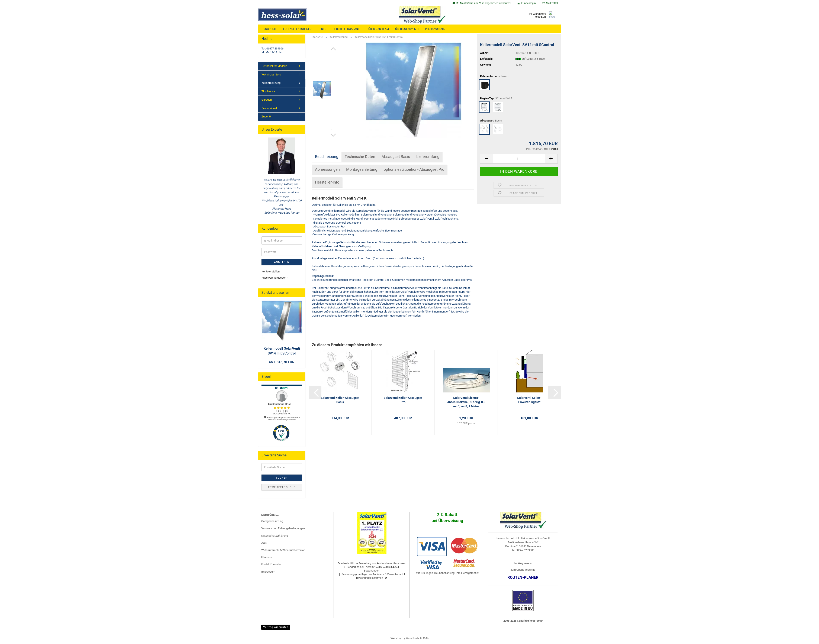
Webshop (396, 638)
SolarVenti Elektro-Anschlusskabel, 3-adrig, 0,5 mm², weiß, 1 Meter (466, 402)
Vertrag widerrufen (275, 627)
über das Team (378, 28)
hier (314, 270)
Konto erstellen (270, 271)
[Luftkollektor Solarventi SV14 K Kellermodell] (414, 90)
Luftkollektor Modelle (274, 66)
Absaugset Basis (396, 156)
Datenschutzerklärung (274, 535)
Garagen (266, 99)
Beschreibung (326, 156)
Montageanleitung (361, 169)
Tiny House (268, 91)
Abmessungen (327, 169)
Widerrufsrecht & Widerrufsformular (283, 550)
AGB (264, 542)
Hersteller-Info (327, 182)
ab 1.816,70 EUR (281, 362)
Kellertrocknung (270, 82)
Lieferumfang (427, 156)
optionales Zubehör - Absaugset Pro (414, 169)
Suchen (282, 477)
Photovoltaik (435, 28)
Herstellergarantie (347, 28)
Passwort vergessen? (274, 277)
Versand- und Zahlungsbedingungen (283, 528)
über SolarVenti (407, 28)
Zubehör (266, 116)
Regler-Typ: (496, 98)
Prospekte (269, 28)
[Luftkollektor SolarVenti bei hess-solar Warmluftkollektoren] (296, 14)
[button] (333, 48)
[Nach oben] (807, 638)
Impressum (268, 571)
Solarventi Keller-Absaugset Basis (340, 400)
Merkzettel (551, 3)
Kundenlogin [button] (528, 3)
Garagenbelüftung (272, 521)
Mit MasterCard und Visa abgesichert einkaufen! (483, 3)
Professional (269, 108)
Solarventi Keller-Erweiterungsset (529, 400)
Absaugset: (491, 120)
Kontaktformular (271, 564)
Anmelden (281, 262)
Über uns (266, 557)
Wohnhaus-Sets (271, 74)
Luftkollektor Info (297, 28)
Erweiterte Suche (281, 487)
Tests (322, 28)
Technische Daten (360, 156)
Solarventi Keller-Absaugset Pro (403, 400)
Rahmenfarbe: (494, 76)
